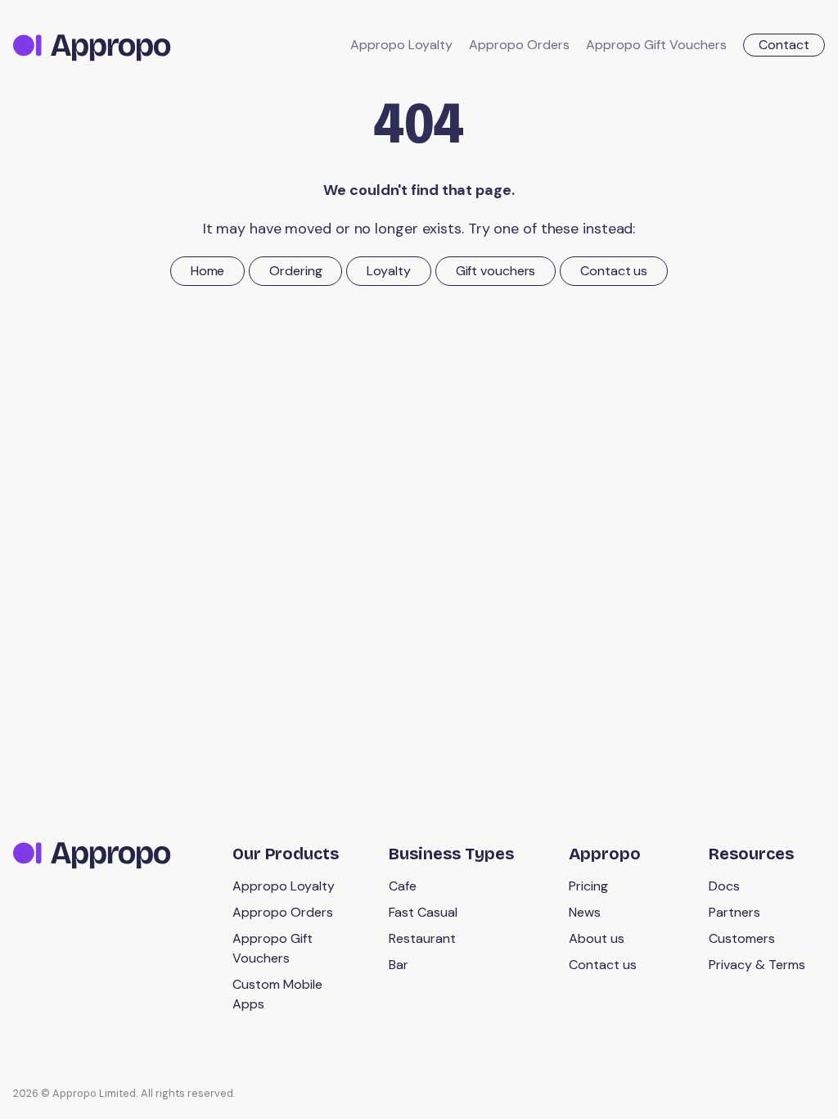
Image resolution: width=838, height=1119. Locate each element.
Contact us (613, 270)
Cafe (403, 886)
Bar (398, 964)
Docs (724, 886)
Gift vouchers (496, 270)
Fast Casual (423, 912)
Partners (734, 912)
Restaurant (422, 938)
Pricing (588, 886)
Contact (784, 44)
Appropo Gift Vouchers (656, 44)
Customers (742, 938)
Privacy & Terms (757, 964)
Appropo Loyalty (401, 44)
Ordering (295, 270)
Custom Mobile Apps (277, 994)
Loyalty (388, 270)
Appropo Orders (519, 44)
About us (596, 938)
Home (208, 270)
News (585, 912)
